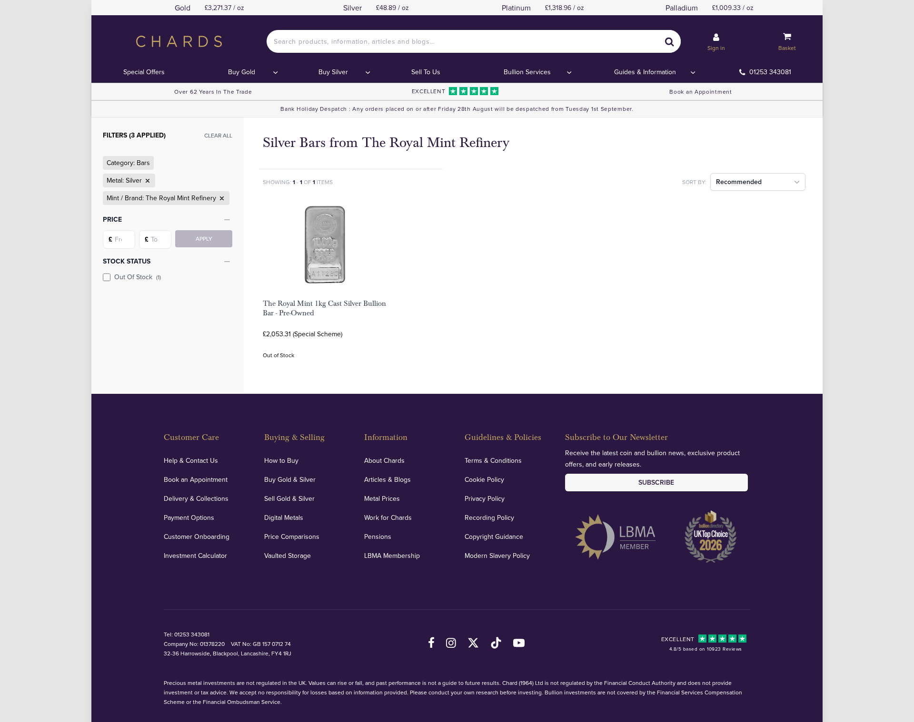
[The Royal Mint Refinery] (221, 198)
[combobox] (474, 41)
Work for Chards (388, 517)
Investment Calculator (195, 555)
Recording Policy (489, 517)
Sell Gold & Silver (289, 498)
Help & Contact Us (191, 460)
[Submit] (669, 41)
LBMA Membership (392, 555)
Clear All (218, 135)
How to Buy (281, 460)
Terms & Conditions (493, 460)
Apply (204, 238)
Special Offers (144, 72)
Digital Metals (283, 517)
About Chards (384, 460)
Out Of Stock (137, 277)
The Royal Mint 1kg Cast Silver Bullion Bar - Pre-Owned (324, 308)
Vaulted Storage (287, 555)
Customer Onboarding (196, 536)
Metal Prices (382, 498)
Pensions (377, 536)
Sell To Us (425, 72)
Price (112, 219)
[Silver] (146, 181)
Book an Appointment (700, 92)
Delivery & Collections (196, 498)
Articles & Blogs (387, 479)
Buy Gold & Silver (290, 479)
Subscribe (656, 482)
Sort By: (694, 182)
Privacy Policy (485, 498)
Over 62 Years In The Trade (213, 92)
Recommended (739, 181)
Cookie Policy (484, 479)
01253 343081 (770, 72)
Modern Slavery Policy (497, 555)
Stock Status (126, 261)
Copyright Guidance (494, 536)
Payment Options (189, 517)
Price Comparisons (291, 536)
